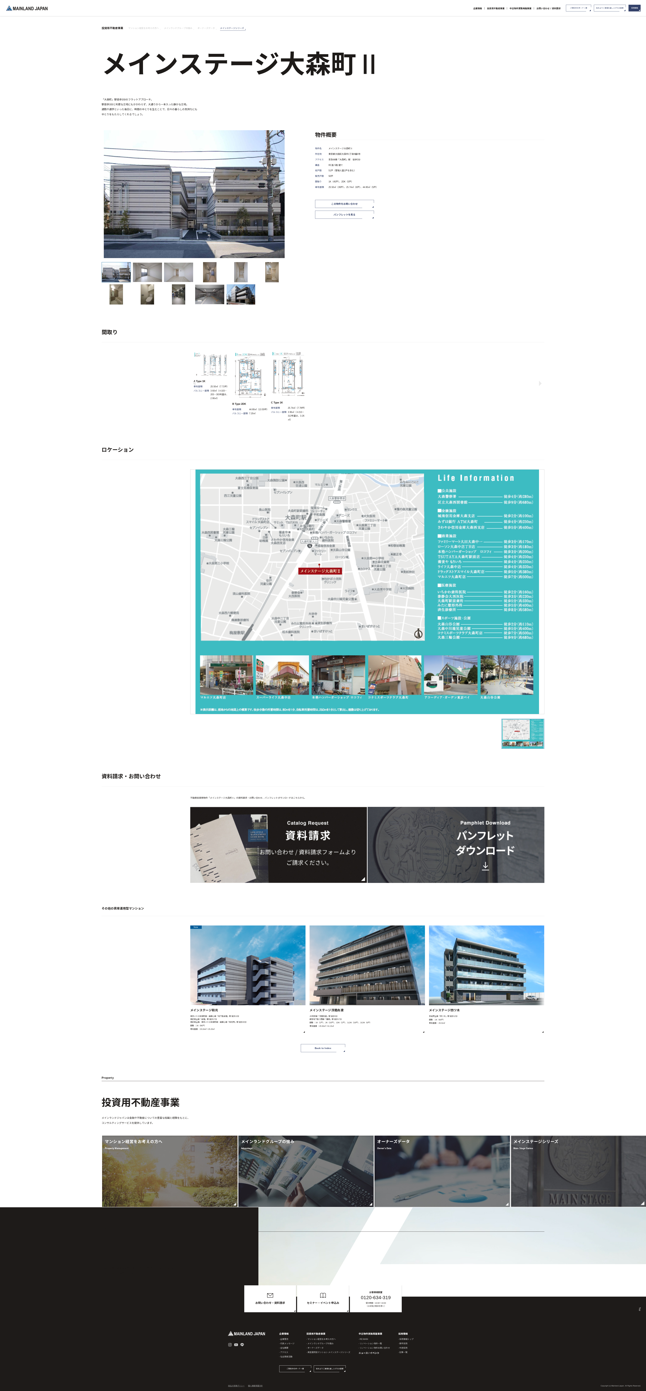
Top (640, 1309)
